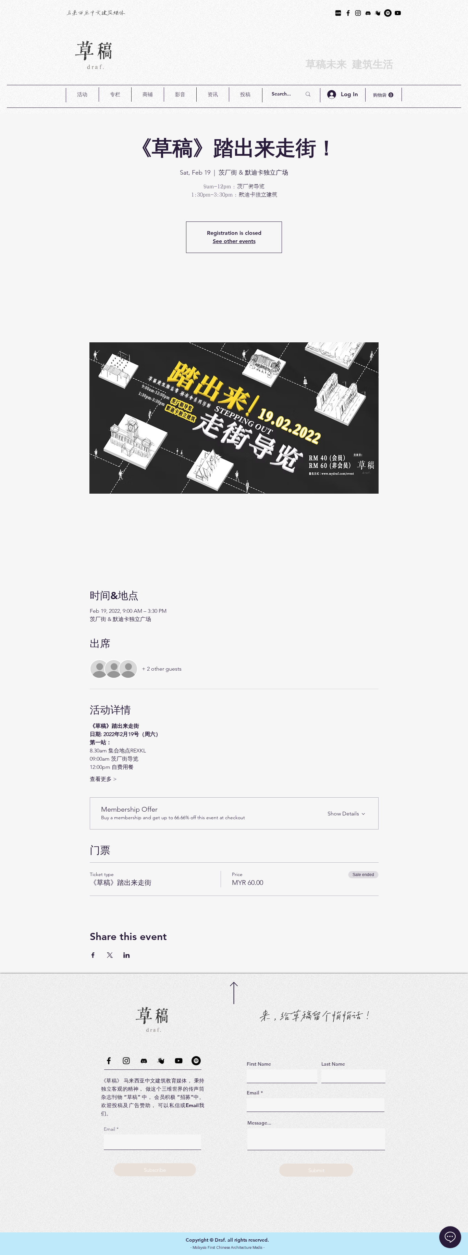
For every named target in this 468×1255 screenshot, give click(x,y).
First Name (259, 1064)
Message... (259, 1122)
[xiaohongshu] (338, 13)
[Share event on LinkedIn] (126, 955)
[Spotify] (388, 13)
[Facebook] (348, 13)
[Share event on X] (110, 955)
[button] (82, 94)
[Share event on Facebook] (93, 955)
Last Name (333, 1064)
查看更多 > (103, 779)
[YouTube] (398, 13)
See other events (234, 241)
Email (109, 1129)
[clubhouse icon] (378, 13)
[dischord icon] (368, 13)
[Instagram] (358, 13)
